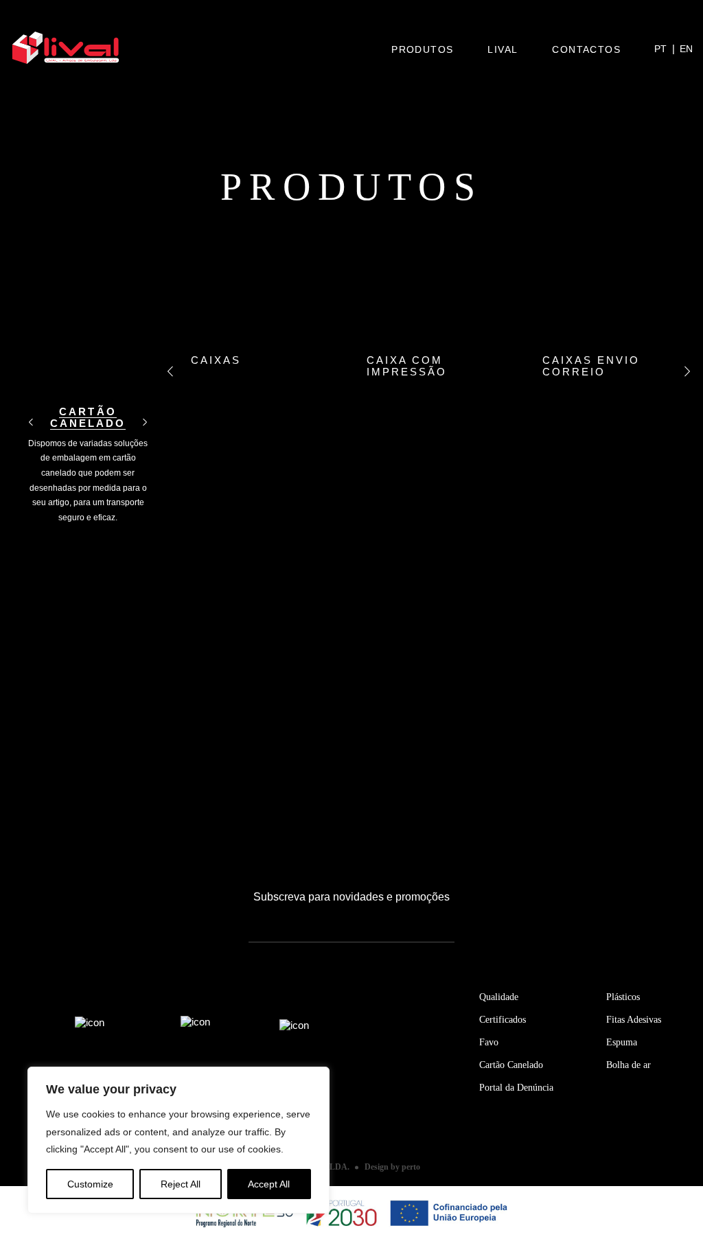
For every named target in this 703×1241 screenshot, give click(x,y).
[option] (88, 432)
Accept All (269, 1184)
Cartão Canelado (511, 1065)
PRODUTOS (422, 49)
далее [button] (145, 423)
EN (686, 48)
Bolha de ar (628, 1065)
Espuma (621, 1042)
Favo (488, 1042)
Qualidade (498, 997)
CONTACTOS (586, 49)
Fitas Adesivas (633, 1019)
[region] (178, 1140)
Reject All (180, 1184)
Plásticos (623, 997)
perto (411, 1167)
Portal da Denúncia (516, 1087)
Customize (90, 1184)
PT (660, 48)
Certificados (502, 1019)
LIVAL (502, 49)
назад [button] (31, 423)
